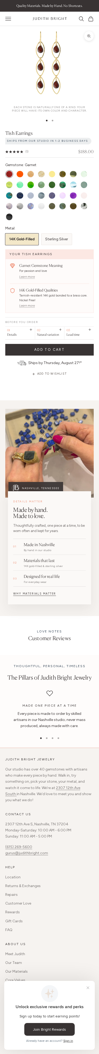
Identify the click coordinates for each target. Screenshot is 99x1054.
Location (13, 877)
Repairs (11, 894)
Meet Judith (15, 954)
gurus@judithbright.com (26, 853)
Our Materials (16, 971)
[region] (49, 709)
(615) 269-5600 (18, 847)
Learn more (27, 276)
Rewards (12, 912)
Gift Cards (14, 921)
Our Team (13, 962)
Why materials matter (34, 593)
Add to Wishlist (52, 373)
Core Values (15, 980)
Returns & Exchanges (23, 886)
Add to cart (49, 350)
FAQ (8, 930)
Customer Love (18, 903)
